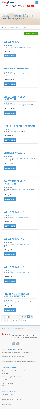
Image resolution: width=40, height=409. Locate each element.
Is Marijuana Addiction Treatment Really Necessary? (19, 361)
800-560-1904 (29, 6)
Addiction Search (7, 395)
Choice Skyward (14, 152)
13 (17, 320)
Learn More (10, 56)
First (4, 317)
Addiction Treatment (16, 27)
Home (6, 27)
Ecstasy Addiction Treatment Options (14, 357)
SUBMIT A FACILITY (31, 34)
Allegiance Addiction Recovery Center (14, 371)
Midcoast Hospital (16, 68)
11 (9, 320)
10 (6, 320)
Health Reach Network (19, 126)
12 (13, 320)
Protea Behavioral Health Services (16, 295)
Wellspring (11, 41)
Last (24, 320)
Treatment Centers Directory (11, 399)
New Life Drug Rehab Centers (11, 377)
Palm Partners (6, 404)
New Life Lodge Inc (8, 383)
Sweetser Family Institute (15, 98)
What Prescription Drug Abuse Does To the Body (17, 353)
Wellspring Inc (14, 212)
